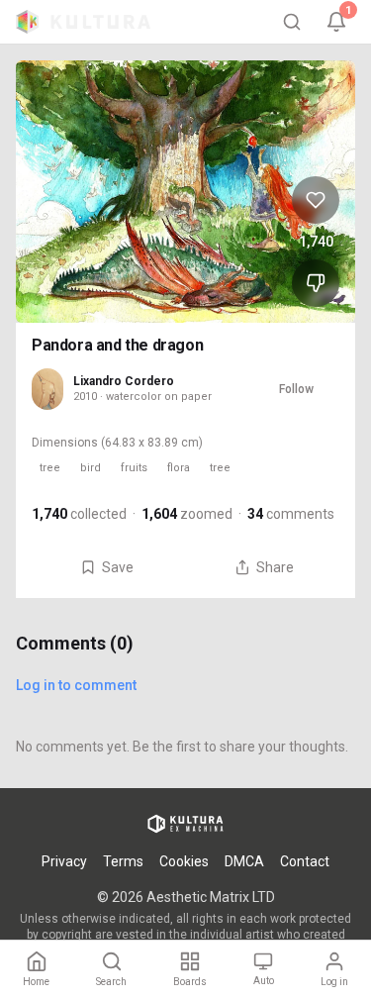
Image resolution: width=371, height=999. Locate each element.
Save (118, 567)
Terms (123, 861)
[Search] (292, 22)
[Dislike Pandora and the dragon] (315, 283)
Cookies (184, 861)
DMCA (244, 861)
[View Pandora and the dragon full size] (185, 191)
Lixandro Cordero (123, 381)
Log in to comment (76, 685)
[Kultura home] (83, 22)
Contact (304, 861)
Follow (296, 389)
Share (275, 567)
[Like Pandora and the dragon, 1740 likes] (315, 200)
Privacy (64, 861)
